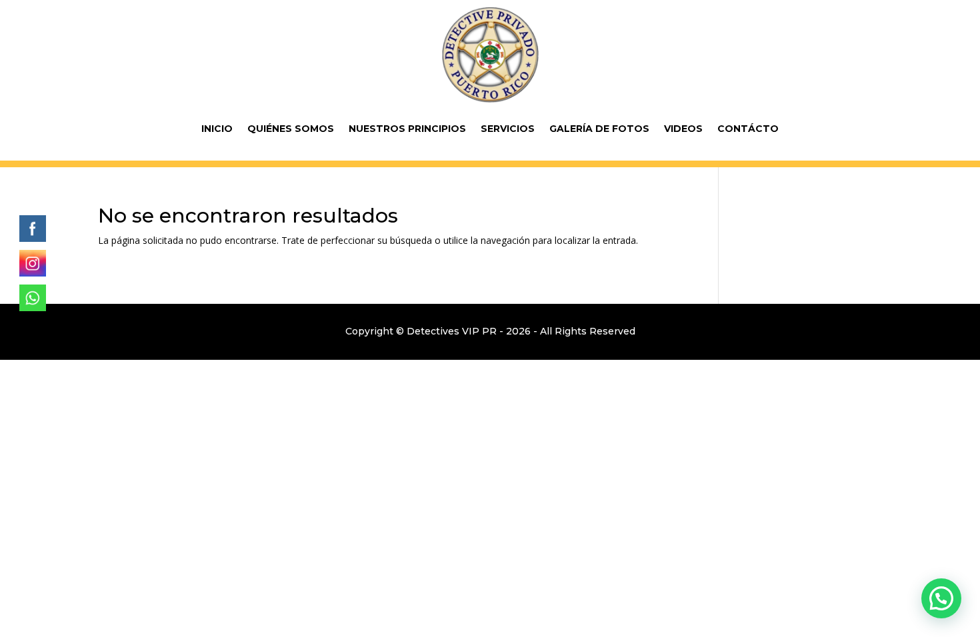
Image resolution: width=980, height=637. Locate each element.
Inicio (217, 129)
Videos (683, 129)
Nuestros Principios (407, 129)
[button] (941, 598)
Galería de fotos (599, 129)
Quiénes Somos (290, 129)
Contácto (748, 129)
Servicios (508, 129)
